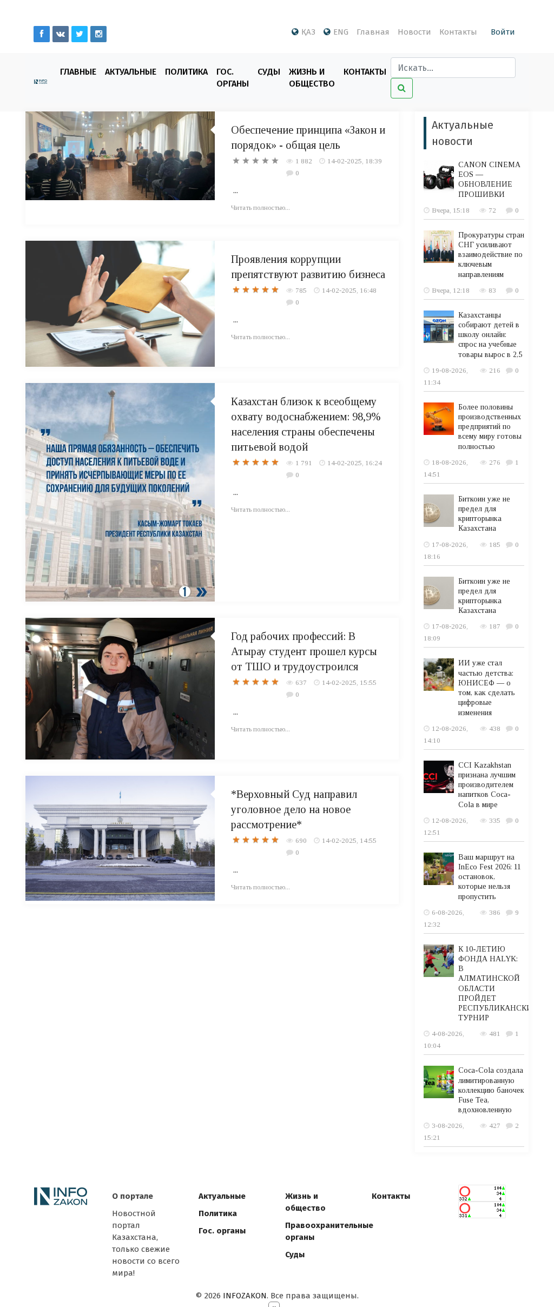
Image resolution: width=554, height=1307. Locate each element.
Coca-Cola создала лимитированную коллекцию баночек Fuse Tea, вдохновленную (491, 1090)
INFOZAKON (245, 1296)
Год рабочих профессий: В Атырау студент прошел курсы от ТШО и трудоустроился (304, 651)
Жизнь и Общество (312, 78)
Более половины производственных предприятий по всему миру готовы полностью (490, 427)
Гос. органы (232, 78)
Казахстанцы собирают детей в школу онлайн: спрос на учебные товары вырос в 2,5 (490, 335)
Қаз (308, 32)
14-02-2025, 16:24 (354, 463)
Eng (340, 32)
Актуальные (130, 72)
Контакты (458, 32)
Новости (414, 32)
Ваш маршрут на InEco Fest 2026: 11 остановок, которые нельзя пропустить (489, 877)
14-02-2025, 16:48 (349, 290)
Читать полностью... (260, 207)
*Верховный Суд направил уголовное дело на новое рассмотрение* (294, 809)
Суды (269, 72)
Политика (186, 72)
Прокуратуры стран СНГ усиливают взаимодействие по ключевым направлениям (491, 255)
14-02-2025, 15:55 (349, 682)
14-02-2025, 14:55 (349, 840)
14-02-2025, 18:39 (354, 161)
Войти (503, 32)
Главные (78, 72)
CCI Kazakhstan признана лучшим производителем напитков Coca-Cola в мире (487, 785)
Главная (373, 32)
